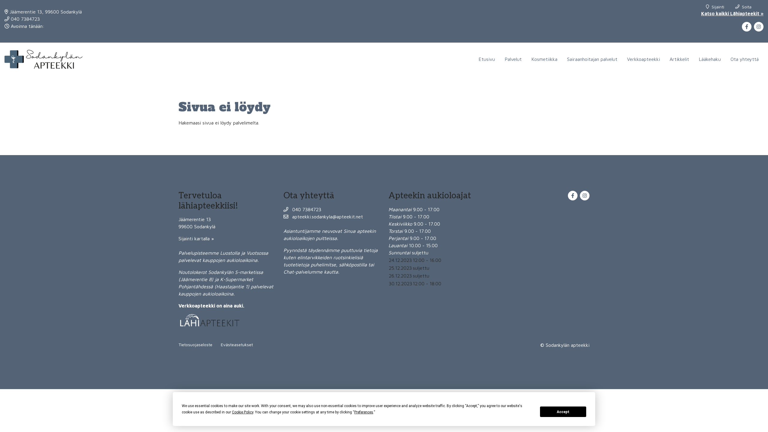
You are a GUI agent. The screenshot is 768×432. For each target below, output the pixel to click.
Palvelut (513, 59)
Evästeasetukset (237, 344)
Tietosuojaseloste (195, 344)
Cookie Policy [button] (242, 412)
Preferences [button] (363, 412)
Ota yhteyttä (744, 59)
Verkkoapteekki (643, 59)
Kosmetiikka (544, 59)
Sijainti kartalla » (196, 238)
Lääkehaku (710, 59)
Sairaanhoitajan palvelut (592, 59)
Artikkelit (679, 59)
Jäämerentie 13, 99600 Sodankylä (45, 11)
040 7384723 (24, 19)
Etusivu (486, 59)
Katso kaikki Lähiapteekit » (732, 13)
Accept (563, 412)
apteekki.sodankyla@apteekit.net (327, 216)
